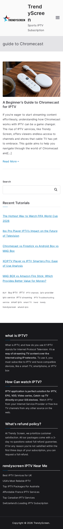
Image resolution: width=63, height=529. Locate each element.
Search (7, 181)
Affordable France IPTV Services (21, 491)
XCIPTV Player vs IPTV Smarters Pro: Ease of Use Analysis (30, 263)
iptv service (9, 297)
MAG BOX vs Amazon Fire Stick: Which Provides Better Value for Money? (28, 278)
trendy (43, 302)
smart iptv (16, 302)
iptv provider (47, 292)
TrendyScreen (36, 13)
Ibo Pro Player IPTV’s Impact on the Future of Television (30, 233)
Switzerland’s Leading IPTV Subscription (25, 503)
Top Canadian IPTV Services (19, 497)
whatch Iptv (23, 307)
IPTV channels (32, 293)
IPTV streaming (24, 297)
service (6, 302)
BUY (4, 293)
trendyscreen (9, 307)
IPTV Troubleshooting (44, 297)
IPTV (22, 292)
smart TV (28, 302)
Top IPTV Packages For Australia (21, 486)
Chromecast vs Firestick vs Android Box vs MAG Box (31, 248)
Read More (10, 161)
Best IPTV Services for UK (17, 475)
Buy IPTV (13, 292)
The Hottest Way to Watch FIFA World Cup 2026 (30, 218)
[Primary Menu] (57, 18)
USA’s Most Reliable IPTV (17, 480)
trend (36, 302)
